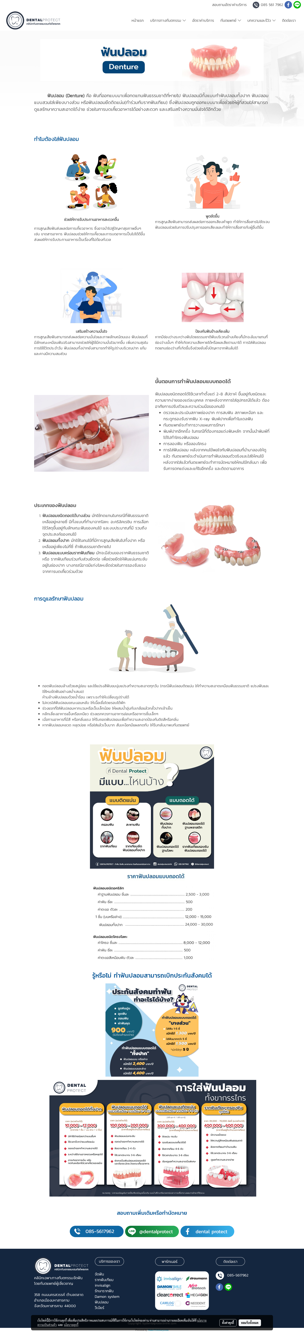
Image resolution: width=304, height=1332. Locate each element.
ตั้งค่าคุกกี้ (228, 1323)
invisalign (102, 1285)
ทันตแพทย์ (229, 20)
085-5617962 (237, 1275)
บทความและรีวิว (259, 20)
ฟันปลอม (102, 1302)
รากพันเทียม (104, 1279)
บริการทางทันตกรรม (166, 20)
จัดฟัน (99, 1274)
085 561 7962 (272, 4)
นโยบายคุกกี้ (71, 1325)
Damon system (107, 1296)
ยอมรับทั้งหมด (250, 1323)
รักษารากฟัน (104, 1291)
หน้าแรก (138, 20)
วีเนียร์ (99, 1307)
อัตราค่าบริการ (203, 20)
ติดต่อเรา (289, 20)
